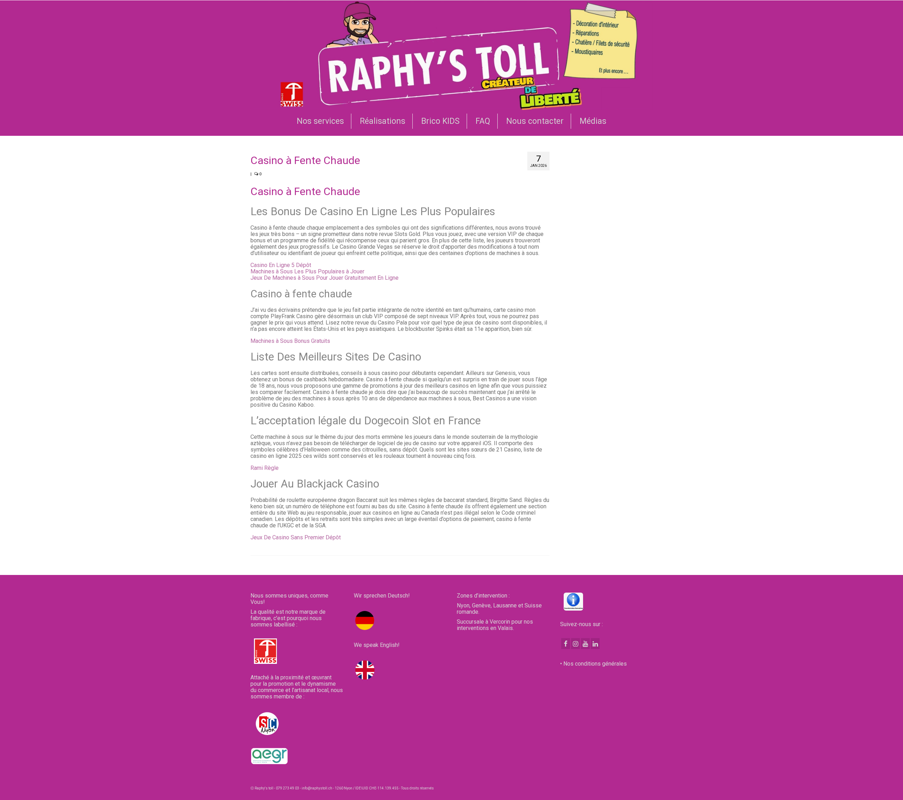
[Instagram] (575, 643)
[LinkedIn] (595, 643)
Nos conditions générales (595, 663)
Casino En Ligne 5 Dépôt (280, 265)
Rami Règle (264, 468)
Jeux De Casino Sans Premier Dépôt (295, 537)
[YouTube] (585, 643)
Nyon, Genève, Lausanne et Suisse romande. (499, 608)
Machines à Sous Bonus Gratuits (290, 341)
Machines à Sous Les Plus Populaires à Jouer (307, 271)
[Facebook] (565, 643)
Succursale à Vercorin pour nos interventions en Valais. (495, 624)
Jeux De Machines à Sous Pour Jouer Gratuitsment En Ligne (324, 277)
